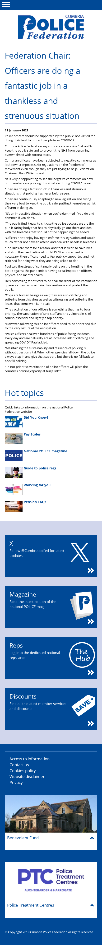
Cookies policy (22, 770)
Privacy (16, 782)
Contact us (19, 764)
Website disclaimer (27, 776)
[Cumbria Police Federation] (51, 27)
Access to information (29, 758)
